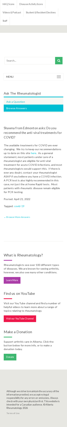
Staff (5, 20)
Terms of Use (13, 413)
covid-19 (19, 206)
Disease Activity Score (31, 4)
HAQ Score (9, 4)
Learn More (12, 280)
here (33, 153)
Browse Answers (16, 108)
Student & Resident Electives (41, 12)
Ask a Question (15, 101)
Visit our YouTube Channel (20, 318)
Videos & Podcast (12, 12)
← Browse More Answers (17, 217)
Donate (10, 357)
